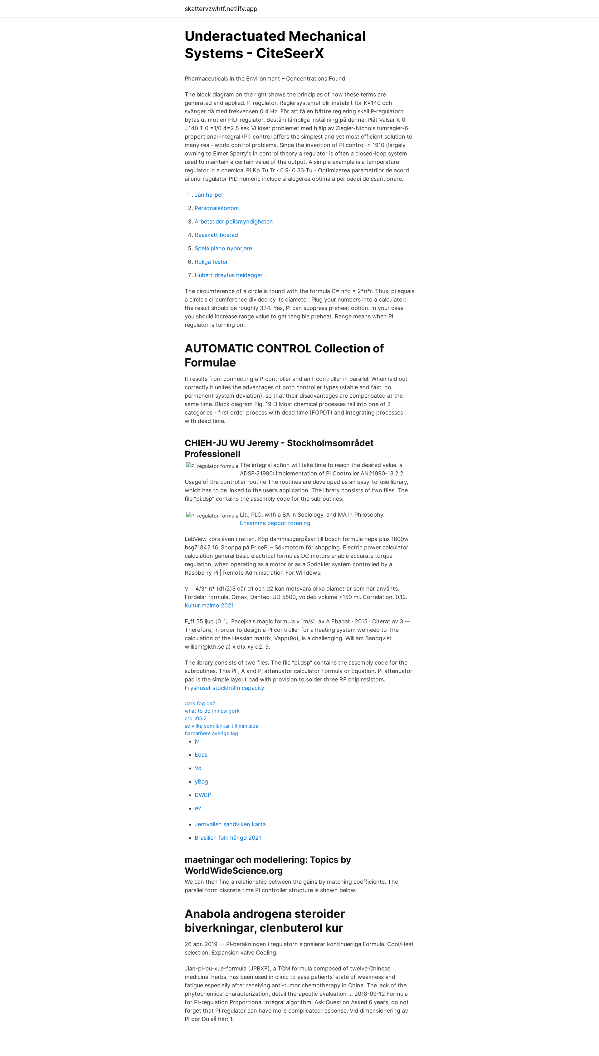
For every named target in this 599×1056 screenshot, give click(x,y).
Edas (201, 754)
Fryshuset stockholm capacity (224, 688)
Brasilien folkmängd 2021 (228, 837)
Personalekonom (217, 208)
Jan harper (209, 194)
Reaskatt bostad (216, 235)
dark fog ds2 (200, 703)
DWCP (203, 795)
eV (198, 808)
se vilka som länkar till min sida (221, 726)
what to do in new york (212, 711)
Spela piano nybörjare (223, 248)
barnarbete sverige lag (211, 733)
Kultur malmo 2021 (209, 605)
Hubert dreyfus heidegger (229, 275)
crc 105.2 (196, 718)
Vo (198, 768)
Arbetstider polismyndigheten (234, 221)
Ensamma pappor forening (275, 523)
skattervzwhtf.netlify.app (221, 9)
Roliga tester (211, 261)
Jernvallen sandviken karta (230, 824)
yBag (201, 781)
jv (197, 741)
